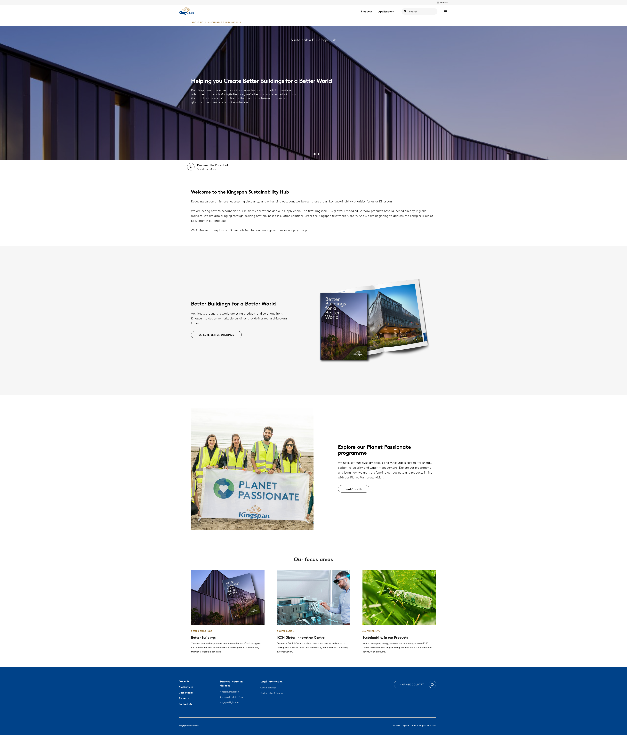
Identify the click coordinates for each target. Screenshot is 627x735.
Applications (386, 11)
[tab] (315, 154)
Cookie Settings (268, 687)
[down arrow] (190, 167)
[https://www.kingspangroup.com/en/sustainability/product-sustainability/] (399, 612)
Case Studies (186, 692)
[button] (445, 11)
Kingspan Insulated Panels (232, 697)
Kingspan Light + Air (229, 702)
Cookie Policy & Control (271, 693)
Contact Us (185, 704)
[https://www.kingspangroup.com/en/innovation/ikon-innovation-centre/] (313, 612)
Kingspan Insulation (229, 691)
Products (366, 11)
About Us (184, 698)
